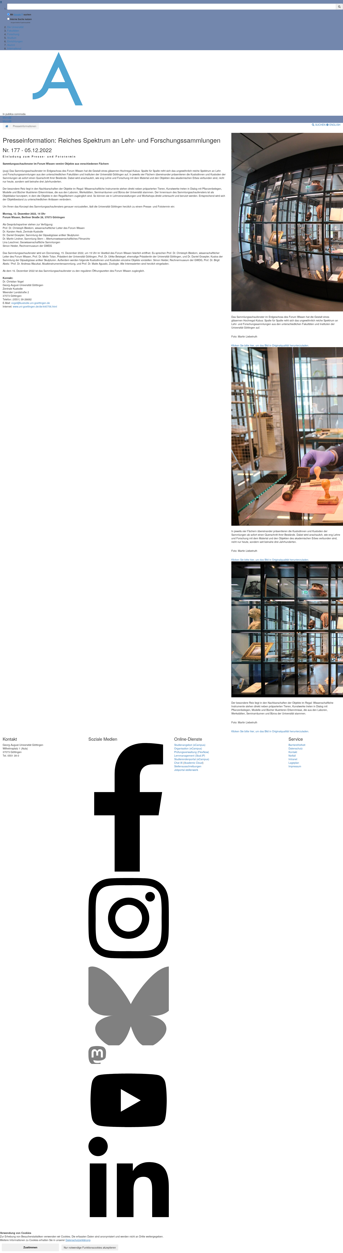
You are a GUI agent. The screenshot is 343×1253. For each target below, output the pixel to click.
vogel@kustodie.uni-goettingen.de (30, 303)
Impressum (295, 766)
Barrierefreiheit (297, 745)
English (334, 124)
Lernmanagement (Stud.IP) (189, 755)
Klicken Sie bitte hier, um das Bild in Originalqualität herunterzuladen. (270, 345)
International (14, 48)
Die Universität (15, 27)
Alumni (11, 45)
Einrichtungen (15, 41)
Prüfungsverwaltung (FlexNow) (191, 752)
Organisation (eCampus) (188, 748)
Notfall (292, 755)
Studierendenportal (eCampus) (191, 759)
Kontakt (293, 752)
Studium (11, 37)
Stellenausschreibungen (187, 766)
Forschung (13, 34)
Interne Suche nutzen (21, 19)
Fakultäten (13, 30)
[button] (7, 117)
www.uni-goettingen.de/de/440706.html (35, 306)
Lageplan (294, 762)
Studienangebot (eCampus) (189, 745)
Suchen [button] (320, 124)
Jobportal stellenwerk (186, 770)
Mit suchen (20, 14)
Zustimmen (30, 1247)
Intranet (293, 759)
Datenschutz (296, 748)
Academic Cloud (193, 762)
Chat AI (178, 762)
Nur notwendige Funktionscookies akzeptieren (90, 1247)
